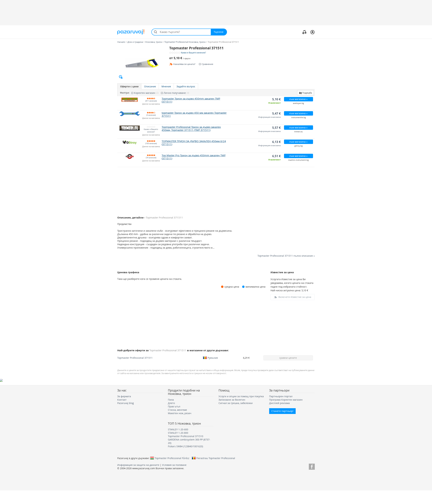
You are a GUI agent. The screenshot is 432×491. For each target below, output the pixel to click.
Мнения (166, 86)
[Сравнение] (304, 32)
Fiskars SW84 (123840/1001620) (185, 446)
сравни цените (288, 357)
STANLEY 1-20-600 (178, 429)
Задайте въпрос (186, 86)
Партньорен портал (280, 396)
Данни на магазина (151, 104)
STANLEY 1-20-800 (178, 432)
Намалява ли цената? (184, 64)
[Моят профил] (312, 32)
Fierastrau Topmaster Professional (215, 458)
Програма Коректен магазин (286, 399)
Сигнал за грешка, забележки (236, 403)
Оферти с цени (129, 86)
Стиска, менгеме (177, 409)
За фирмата (124, 396)
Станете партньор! (282, 411)
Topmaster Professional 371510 (185, 436)
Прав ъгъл (174, 406)
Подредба (307, 92)
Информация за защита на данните (138, 465)
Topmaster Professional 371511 (135, 357)
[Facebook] (312, 466)
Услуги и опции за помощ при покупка (241, 396)
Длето (171, 403)
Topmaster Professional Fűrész (172, 458)
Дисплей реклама (279, 403)
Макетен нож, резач (179, 413)
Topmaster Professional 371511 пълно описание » (286, 255)
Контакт (122, 399)
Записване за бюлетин (232, 399)
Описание (150, 86)
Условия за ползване (174, 465)
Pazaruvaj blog (125, 403)
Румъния (213, 357)
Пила (171, 399)
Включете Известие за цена (294, 297)
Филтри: (125, 93)
